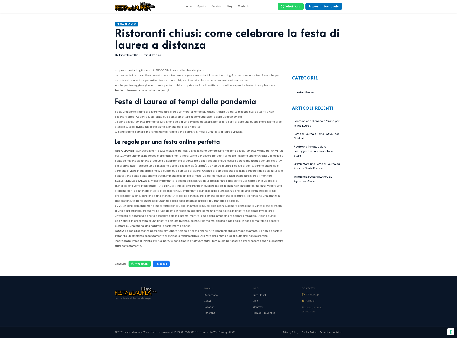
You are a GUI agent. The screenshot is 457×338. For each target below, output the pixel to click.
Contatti (243, 6)
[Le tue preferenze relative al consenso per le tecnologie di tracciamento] (450, 331)
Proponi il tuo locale (324, 6)
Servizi (216, 6)
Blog (229, 6)
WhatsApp (141, 263)
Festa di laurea (126, 24)
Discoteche (211, 295)
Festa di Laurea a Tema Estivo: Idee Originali (317, 136)
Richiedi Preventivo (264, 312)
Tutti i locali (259, 295)
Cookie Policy (309, 332)
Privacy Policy (290, 332)
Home (188, 6)
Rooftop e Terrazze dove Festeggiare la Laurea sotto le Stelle (313, 151)
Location (209, 306)
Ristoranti (209, 312)
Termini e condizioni (331, 332)
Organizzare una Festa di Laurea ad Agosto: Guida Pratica (317, 166)
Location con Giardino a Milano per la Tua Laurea (317, 123)
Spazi (201, 6)
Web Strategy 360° (224, 332)
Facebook (161, 263)
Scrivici (310, 300)
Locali (207, 300)
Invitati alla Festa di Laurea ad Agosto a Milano (313, 179)
